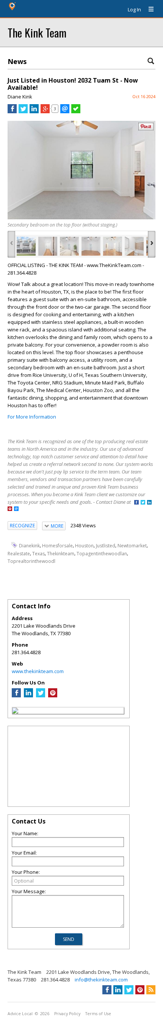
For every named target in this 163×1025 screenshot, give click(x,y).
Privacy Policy (67, 1013)
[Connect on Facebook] (136, 503)
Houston (84, 545)
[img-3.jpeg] (69, 246)
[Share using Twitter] (23, 111)
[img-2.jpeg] (48, 246)
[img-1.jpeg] (26, 246)
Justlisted (105, 545)
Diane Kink (20, 96)
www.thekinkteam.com (38, 671)
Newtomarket (132, 545)
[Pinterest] (52, 695)
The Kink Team (37, 32)
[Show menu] (148, 9)
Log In (134, 9)
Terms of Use (98, 1013)
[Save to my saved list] (75, 111)
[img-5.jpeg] (112, 246)
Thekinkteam (60, 553)
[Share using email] (64, 111)
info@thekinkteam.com (101, 979)
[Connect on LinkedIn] (149, 503)
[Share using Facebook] (12, 111)
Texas (38, 553)
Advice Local (20, 1013)
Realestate (19, 553)
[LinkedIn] (28, 695)
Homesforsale (57, 545)
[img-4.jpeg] (91, 246)
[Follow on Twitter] (143, 503)
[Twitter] (40, 695)
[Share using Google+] (45, 111)
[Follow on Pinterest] (10, 509)
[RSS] (150, 989)
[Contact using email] (16, 509)
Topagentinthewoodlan (102, 553)
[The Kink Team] (15, 711)
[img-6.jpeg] (134, 246)
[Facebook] (16, 695)
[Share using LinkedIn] (34, 111)
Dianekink (29, 545)
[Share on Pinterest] (146, 128)
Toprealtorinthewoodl (31, 561)
